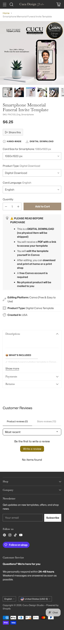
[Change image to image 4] (42, 92)
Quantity (8, 199)
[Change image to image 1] (7, 92)
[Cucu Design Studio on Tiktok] (15, 535)
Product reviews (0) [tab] (17, 421)
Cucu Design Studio (33, 605)
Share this (15, 132)
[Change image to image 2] (19, 92)
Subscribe (52, 518)
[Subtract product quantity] (6, 206)
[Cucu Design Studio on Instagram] (10, 535)
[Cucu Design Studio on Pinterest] (4, 535)
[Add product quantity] (18, 206)
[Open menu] (4, 4)
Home (6, 13)
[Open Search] (11, 4)
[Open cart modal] (58, 4)
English (8, 598)
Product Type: (21, 166)
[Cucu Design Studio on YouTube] (21, 535)
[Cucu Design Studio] (32, 4)
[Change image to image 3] (30, 92)
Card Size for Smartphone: (27, 149)
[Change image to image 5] (54, 92)
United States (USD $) (36, 598)
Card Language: (17, 182)
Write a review (32, 449)
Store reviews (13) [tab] (46, 421)
